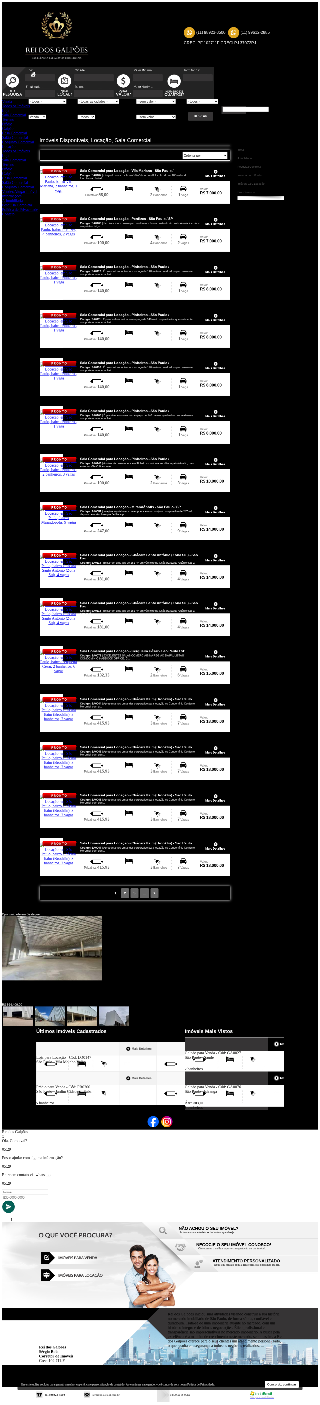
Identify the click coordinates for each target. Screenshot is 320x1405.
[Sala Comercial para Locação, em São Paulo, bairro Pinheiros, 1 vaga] (58, 282)
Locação (9, 146)
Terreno (8, 119)
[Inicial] (55, 36)
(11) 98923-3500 (211, 32)
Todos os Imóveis (16, 106)
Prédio (7, 124)
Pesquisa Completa (17, 205)
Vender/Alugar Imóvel (19, 191)
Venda (7, 101)
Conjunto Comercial (18, 142)
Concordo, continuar (281, 1384)
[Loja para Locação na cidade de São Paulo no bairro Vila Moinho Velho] (54, 1054)
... (144, 893)
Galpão (8, 128)
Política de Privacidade (20, 209)
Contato (8, 214)
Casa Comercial (14, 133)
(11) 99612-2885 (255, 32)
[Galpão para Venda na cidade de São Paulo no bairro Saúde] (203, 1049)
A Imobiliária (12, 200)
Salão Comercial (15, 137)
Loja (5, 110)
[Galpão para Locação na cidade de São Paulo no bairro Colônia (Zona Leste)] (52, 979)
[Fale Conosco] (215, 1233)
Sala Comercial (14, 115)
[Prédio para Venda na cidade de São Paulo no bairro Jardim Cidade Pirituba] (54, 1083)
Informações (12, 196)
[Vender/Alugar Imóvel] (232, 1250)
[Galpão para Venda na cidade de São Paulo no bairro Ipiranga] (203, 1083)
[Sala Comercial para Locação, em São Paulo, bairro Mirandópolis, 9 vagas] (58, 522)
